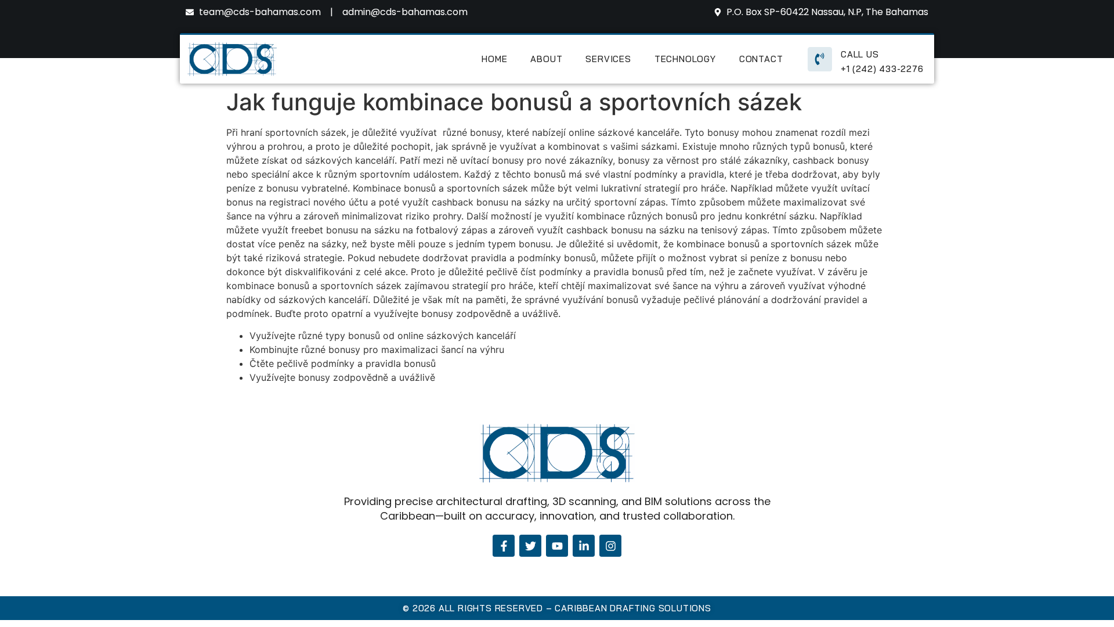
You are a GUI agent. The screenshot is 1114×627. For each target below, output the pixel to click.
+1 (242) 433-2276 (882, 68)
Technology (685, 58)
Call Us (860, 54)
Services (608, 58)
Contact (761, 58)
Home (494, 58)
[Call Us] (820, 59)
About (546, 58)
